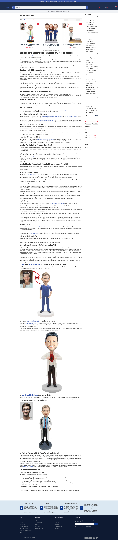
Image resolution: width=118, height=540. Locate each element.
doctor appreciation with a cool (32, 56)
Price (86, 118)
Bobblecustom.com (43, 226)
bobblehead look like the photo (47, 120)
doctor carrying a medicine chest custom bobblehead (29, 45)
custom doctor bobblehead (71, 116)
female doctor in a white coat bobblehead (52, 116)
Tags (86, 150)
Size (86, 132)
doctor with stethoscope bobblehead (45, 139)
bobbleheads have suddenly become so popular (44, 157)
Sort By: (66, 19)
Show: (78, 19)
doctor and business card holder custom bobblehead (72, 45)
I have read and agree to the (83, 526)
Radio (86, 147)
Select (86, 144)
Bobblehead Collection (55, 11)
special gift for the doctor (31, 323)
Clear (97, 115)
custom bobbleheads (28, 466)
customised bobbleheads (31, 262)
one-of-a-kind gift (63, 110)
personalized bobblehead (58, 203)
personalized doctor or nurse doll (74, 324)
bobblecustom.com (32, 174)
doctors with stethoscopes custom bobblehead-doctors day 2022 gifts (51, 45)
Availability (87, 126)
